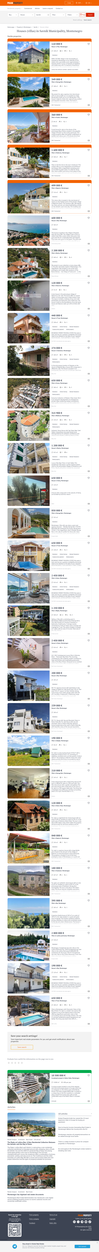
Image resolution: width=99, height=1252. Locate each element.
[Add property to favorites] (89, 44)
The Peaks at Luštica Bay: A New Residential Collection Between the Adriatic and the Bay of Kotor (31, 1143)
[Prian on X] (78, 1221)
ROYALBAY (54, 1101)
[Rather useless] (12, 1063)
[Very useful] (22, 1063)
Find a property (34, 1215)
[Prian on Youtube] (86, 1221)
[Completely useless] (8, 1063)
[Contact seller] (89, 70)
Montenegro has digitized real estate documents (25, 1194)
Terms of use (53, 1215)
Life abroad (37, 1139)
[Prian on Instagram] (74, 1221)
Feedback (32, 1223)
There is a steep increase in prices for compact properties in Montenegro (73, 1142)
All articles (62, 1114)
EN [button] (89, 3)
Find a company (34, 1219)
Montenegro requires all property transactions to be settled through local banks (74, 1135)
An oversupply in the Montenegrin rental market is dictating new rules (74, 1150)
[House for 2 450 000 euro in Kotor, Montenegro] (49, 653)
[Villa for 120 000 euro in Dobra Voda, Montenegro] (49, 816)
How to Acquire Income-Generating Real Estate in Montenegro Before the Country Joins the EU (74, 1128)
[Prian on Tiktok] (89, 1221)
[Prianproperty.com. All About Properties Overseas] (15, 3)
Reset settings (77, 20)
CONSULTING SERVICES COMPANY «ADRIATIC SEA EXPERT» (65, 69)
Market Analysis (12, 1139)
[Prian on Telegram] (82, 1221)
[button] (69, 3)
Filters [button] (70, 15)
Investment (21, 1139)
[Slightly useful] (15, 1063)
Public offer (53, 1223)
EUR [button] (78, 3)
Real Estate (29, 1139)
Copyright (52, 1219)
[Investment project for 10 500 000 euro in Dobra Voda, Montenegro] (49, 1088)
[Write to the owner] (89, 634)
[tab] (12, 1107)
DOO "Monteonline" (56, 105)
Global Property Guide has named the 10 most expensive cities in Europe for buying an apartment (73, 1120)
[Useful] (18, 1063)
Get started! (82, 1246)
